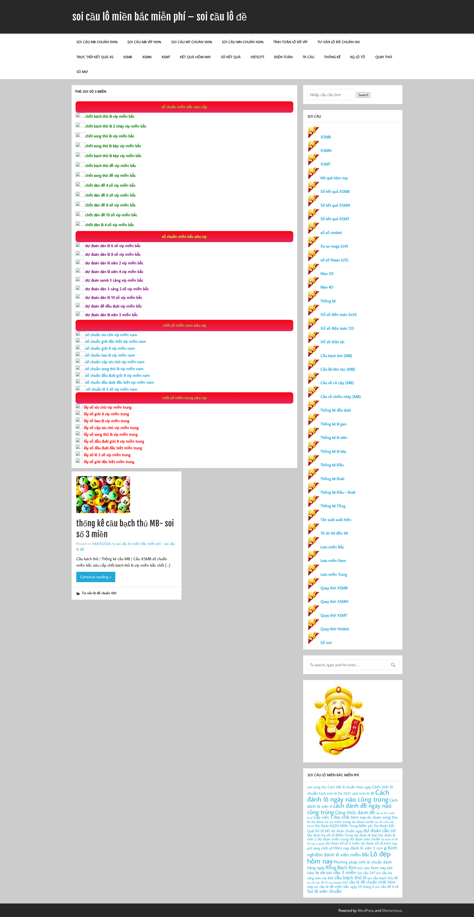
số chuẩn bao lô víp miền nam (110, 355)
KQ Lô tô (357, 56)
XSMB (127, 56)
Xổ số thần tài (332, 341)
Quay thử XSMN (334, 601)
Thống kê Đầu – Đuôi (338, 492)
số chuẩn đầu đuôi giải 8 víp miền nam (117, 375)
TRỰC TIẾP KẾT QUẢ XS (95, 56)
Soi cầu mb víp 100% (144, 41)
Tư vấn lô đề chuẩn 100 (338, 41)
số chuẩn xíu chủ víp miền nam (111, 334)
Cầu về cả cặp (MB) (337, 382)
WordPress (365, 910)
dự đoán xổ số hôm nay (379, 843)
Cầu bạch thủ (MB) (336, 355)
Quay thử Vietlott (334, 628)
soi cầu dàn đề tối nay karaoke (324, 882)
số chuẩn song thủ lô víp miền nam (114, 368)
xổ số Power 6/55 (334, 259)
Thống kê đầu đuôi (335, 410)
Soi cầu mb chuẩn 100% (97, 41)
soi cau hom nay (371, 867)
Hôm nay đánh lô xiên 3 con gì (360, 848)
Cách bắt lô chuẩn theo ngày (349, 787)
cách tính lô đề (363, 793)
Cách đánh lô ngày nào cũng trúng (348, 795)
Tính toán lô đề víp (290, 41)
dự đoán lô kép (365, 835)
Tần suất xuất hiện (335, 519)
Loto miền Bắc (332, 546)
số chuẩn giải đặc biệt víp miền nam (115, 341)
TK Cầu (308, 56)
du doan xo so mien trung (331, 821)
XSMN (147, 56)
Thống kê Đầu (332, 464)
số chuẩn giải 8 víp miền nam (110, 348)
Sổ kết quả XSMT (334, 218)
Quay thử (383, 56)
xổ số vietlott (331, 232)
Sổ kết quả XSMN (335, 205)
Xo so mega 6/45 (334, 246)
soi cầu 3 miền (341, 872)
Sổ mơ (326, 642)
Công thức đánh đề (355, 812)
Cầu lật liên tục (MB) (337, 369)
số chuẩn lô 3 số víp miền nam (111, 389)
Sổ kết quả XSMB (335, 191)
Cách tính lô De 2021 (335, 793)
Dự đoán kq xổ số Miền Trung (330, 835)
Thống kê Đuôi (332, 478)
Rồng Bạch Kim (341, 867)
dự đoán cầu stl (379, 830)
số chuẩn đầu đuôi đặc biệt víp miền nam (119, 382)
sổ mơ (82, 71)
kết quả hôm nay (195, 56)
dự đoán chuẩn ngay (346, 830)
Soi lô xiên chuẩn (324, 891)
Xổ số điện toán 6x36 (338, 314)
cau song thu (317, 787)
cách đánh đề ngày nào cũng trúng (349, 808)
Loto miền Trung (333, 574)
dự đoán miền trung (333, 839)
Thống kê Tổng (332, 505)
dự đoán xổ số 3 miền (343, 843)
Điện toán (283, 56)
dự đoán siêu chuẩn (365, 839)
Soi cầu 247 (366, 872)
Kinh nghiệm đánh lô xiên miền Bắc (352, 851)
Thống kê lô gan (333, 423)
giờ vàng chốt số (319, 848)
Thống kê (332, 56)
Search (363, 95)
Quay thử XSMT (333, 615)
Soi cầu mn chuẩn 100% (242, 41)
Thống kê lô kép (333, 451)
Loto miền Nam (333, 560)
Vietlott (257, 56)
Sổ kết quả (231, 56)
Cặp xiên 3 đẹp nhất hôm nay (340, 817)
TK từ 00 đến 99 (334, 533)
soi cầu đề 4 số (386, 886)
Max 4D (326, 287)
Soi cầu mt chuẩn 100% (191, 41)
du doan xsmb (363, 821)
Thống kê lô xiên (333, 437)
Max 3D (327, 273)
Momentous (392, 910)
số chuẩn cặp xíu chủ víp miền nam (114, 361)
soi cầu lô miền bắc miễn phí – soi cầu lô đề (159, 17)
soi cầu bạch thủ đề (382, 878)
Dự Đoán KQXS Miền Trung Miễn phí (344, 825)
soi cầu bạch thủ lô (347, 877)
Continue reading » (95, 576)
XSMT (165, 56)
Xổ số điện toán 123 (337, 328)
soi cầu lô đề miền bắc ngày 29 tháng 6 (344, 886)
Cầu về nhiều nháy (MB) (340, 396)
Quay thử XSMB (334, 587)
